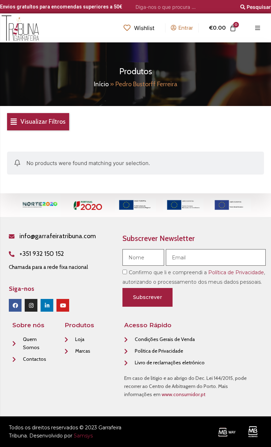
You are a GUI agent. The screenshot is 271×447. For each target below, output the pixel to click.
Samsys (83, 436)
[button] (38, 122)
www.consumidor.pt (183, 394)
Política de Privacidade (236, 272)
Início (101, 84)
